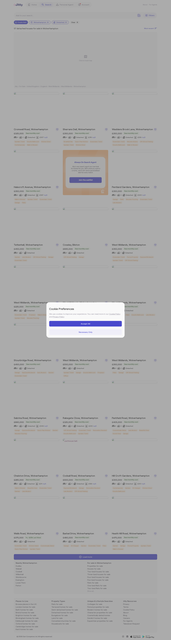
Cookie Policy (114, 314)
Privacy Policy (58, 317)
